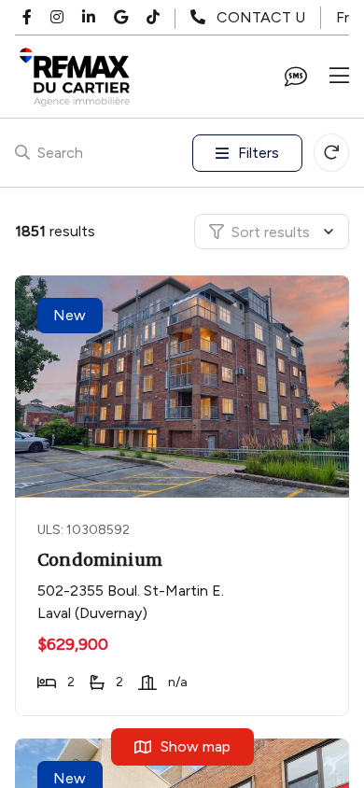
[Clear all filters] (331, 153)
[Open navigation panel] (339, 76)
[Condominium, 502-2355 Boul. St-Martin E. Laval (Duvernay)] (184, 386)
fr (342, 17)
